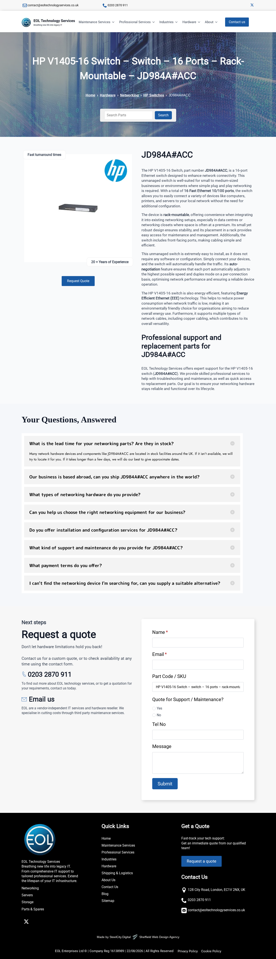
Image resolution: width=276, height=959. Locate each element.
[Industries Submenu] (177, 22)
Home (90, 95)
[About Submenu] (216, 22)
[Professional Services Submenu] (154, 22)
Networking (129, 95)
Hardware (189, 22)
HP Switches (153, 95)
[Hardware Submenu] (199, 22)
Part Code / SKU (169, 676)
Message (161, 746)
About (209, 22)
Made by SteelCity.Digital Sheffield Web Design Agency (138, 937)
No (159, 715)
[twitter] (252, 5)
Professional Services (135, 22)
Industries (166, 22)
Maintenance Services (94, 22)
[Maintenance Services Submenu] (113, 22)
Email (159, 654)
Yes (159, 708)
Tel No (159, 724)
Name (160, 632)
